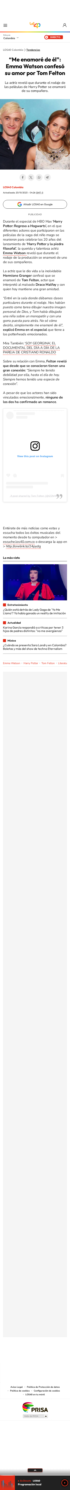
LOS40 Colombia (35, 25)
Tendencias (33, 50)
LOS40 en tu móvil (35, 1394)
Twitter (31, 177)
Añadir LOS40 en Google (38, 204)
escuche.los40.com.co (19, 541)
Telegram (47, 177)
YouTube (35, 1356)
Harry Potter (31, 663)
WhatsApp (39, 177)
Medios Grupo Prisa (35, 1416)
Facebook (22, 177)
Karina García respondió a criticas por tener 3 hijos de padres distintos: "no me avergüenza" (33, 629)
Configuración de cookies (47, 1390)
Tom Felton (48, 663)
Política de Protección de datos (43, 1386)
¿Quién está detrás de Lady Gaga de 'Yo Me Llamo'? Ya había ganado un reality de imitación (34, 611)
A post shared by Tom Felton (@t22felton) (35, 495)
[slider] (35, 1475)
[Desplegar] (35, 1470)
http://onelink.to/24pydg (23, 546)
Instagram (28, 1356)
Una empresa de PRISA (35, 1407)
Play (64, 1482)
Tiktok (20, 1356)
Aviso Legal (16, 1386)
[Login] (65, 25)
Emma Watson (11, 663)
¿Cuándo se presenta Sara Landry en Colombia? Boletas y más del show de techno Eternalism (34, 646)
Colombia (9, 38)
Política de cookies (20, 1390)
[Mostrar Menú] (5, 25)
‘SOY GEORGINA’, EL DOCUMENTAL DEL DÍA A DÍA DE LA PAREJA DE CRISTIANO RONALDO (31, 348)
